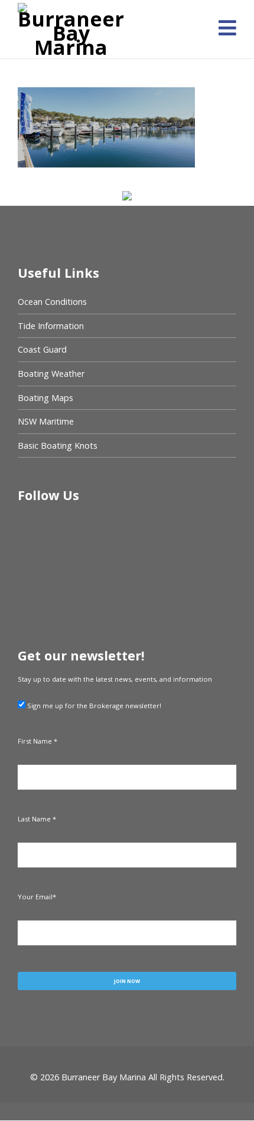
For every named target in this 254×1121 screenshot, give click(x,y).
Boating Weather (51, 373)
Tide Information (51, 325)
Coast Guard (42, 349)
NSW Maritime (46, 421)
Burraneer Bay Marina (103, 1077)
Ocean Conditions (52, 301)
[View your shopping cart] (204, 32)
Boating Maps (45, 397)
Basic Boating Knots (57, 445)
